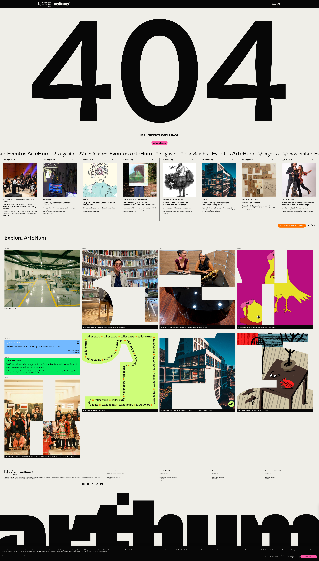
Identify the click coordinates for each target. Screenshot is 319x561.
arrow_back (308, 225)
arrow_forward (313, 225)
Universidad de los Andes (9, 477)
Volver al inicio (159, 143)
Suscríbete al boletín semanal (293, 226)
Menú (275, 4)
